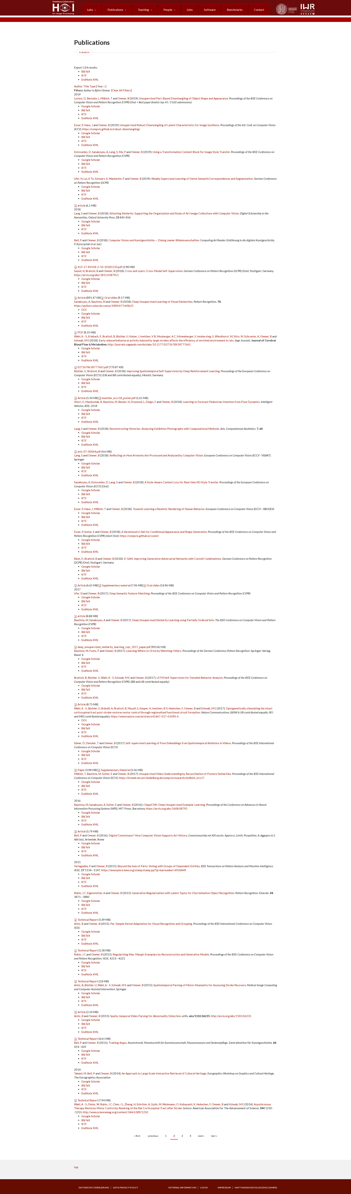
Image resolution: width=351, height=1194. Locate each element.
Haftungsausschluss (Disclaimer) (256, 1188)
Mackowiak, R (93, 401)
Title (86, 86)
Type (93, 86)
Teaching (143, 9)
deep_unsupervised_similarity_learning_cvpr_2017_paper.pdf (114, 647)
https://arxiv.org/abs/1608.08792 (166, 808)
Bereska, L (93, 98)
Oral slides (110, 297)
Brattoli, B (92, 271)
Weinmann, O (170, 1104)
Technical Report (88, 919)
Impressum (224, 1188)
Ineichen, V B (148, 336)
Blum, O (78, 558)
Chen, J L (118, 1104)
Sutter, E (89, 531)
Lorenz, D (80, 98)
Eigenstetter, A (96, 893)
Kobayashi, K (187, 1104)
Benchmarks (235, 9)
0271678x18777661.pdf (93, 367)
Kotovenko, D (82, 152)
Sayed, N (79, 271)
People (167, 9)
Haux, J (88, 125)
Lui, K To (89, 178)
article (81, 205)
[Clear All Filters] (121, 90)
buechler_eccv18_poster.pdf (119, 398)
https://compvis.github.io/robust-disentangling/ (111, 129)
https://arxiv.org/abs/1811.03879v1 (96, 275)
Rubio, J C (80, 893)
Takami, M (80, 1073)
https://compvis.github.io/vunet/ (139, 535)
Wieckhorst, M (224, 336)
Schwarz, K (101, 178)
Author (78, 86)
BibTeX (85, 71)
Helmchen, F (176, 708)
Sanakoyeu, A (100, 152)
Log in (203, 1188)
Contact (259, 9)
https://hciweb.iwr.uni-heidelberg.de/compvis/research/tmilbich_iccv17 (161, 777)
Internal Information (182, 1188)
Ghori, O (79, 401)
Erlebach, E (94, 336)
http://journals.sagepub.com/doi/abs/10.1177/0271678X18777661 (149, 344)
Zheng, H (129, 1104)
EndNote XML (90, 79)
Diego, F (151, 401)
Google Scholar (90, 106)
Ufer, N (78, 178)
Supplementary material (116, 585)
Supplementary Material (115, 770)
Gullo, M (156, 1104)
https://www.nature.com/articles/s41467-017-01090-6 (145, 716)
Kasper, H (145, 708)
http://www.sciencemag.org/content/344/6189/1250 (115, 1112)
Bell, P (78, 240)
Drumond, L (138, 401)
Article (82, 297)
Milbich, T (106, 98)
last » (214, 1135)
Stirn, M (238, 336)
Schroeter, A (251, 336)
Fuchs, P (94, 650)
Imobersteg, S (205, 336)
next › (201, 1135)
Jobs (190, 9)
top (76, 1167)
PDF (80, 332)
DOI (84, 309)
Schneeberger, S (186, 336)
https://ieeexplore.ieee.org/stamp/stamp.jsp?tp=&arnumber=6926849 (143, 870)
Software (210, 9)
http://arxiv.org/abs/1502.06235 (231, 1016)
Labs (90, 9)
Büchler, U (122, 336)
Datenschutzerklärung (94, 1188)
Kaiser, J (134, 336)
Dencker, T (92, 743)
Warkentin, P (116, 178)
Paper (81, 770)
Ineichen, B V (159, 708)
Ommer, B (123, 98)
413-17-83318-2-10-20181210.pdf (100, 267)
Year (100, 86)
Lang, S (113, 152)
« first (137, 1135)
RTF (84, 75)
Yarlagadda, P (82, 866)
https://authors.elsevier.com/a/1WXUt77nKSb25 (103, 305)
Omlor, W (93, 1104)
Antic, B (78, 923)
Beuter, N (124, 401)
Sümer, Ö (79, 743)
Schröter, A (143, 1104)
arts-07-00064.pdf (89, 451)
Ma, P (122, 152)
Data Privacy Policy (125, 1188)
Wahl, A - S (80, 336)
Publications (115, 9)
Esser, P (78, 125)
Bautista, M (98, 301)
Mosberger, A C (166, 336)
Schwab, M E (81, 340)
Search (85, 52)
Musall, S (133, 708)
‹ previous (152, 1135)
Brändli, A (107, 708)
